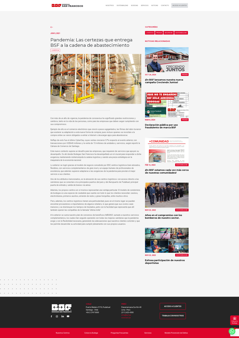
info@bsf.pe (126, 315)
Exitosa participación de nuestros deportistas (165, 261)
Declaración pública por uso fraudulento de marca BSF (161, 126)
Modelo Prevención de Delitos (176, 333)
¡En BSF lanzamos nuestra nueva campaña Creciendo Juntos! (164, 81)
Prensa (159, 33)
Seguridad (169, 33)
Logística (55, 50)
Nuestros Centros (63, 333)
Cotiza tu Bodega (91, 333)
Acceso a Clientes (172, 306)
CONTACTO (165, 5)
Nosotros (110, 5)
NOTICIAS (154, 5)
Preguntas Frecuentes (119, 333)
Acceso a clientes (180, 5)
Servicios (147, 333)
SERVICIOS (144, 5)
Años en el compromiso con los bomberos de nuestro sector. (163, 216)
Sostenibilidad (122, 5)
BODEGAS (134, 5)
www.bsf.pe (126, 318)
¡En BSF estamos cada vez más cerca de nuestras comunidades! (167, 171)
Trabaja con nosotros (173, 316)
